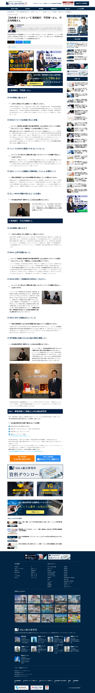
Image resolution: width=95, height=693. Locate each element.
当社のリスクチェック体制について (46, 681)
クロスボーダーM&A (51, 575)
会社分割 (65, 572)
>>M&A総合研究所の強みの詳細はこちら (19, 435)
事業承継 (49, 577)
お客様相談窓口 (75, 681)
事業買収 (65, 566)
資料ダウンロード (47, 3)
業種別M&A (54, 8)
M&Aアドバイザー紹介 (19, 568)
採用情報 (59, 3)
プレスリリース (34, 577)
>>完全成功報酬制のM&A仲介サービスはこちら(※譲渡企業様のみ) (26, 451)
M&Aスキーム (66, 584)
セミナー (42, 3)
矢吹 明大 (19, 26)
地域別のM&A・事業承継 (68, 581)
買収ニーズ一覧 (34, 575)
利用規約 (69, 681)
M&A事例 (49, 570)
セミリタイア (50, 581)
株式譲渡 (49, 586)
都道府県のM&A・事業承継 (69, 577)
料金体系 (27, 8)
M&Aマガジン (36, 3)
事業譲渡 (49, 583)
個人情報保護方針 (18, 681)
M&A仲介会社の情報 (51, 572)
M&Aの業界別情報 (51, 574)
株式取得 (65, 574)
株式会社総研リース (18, 672)
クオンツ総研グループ (21, 668)
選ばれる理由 (14, 8)
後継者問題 (50, 584)
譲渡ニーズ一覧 (34, 574)
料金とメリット (34, 568)
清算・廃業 (66, 579)
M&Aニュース (50, 568)
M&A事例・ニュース (68, 583)
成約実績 (41, 8)
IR (56, 3)
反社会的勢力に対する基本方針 (60, 681)
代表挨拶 (16, 566)
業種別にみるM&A (20, 591)
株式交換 (65, 575)
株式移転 (65, 570)
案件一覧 (67, 8)
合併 (48, 579)
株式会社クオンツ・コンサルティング (22, 670)
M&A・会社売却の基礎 (52, 566)
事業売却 (65, 568)
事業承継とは (33, 570)
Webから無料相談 (82, 3)
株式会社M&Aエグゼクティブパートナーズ (23, 674)
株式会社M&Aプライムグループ (21, 676)
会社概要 (53, 3)
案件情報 (32, 572)
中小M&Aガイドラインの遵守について (30, 681)
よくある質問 (80, 8)
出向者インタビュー (68, 586)
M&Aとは (16, 577)
